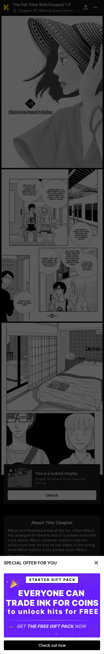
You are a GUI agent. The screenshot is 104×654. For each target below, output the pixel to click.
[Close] (96, 563)
